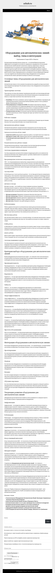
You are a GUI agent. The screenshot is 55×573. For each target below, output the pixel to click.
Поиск (6, 518)
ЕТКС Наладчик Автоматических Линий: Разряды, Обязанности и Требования (26, 509)
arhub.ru (27, 3)
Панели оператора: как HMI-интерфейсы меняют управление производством (22, 537)
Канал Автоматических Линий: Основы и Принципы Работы (22, 501)
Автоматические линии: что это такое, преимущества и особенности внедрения (27, 502)
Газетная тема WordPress (33, 571)
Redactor (36, 59)
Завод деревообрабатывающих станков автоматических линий (23, 507)
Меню (48, 10)
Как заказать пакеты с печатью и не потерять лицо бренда (17, 530)
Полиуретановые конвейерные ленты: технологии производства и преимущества (22, 544)
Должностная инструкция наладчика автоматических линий (22, 506)
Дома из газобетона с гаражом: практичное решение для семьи (18, 541)
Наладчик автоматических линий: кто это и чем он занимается (22, 504)
